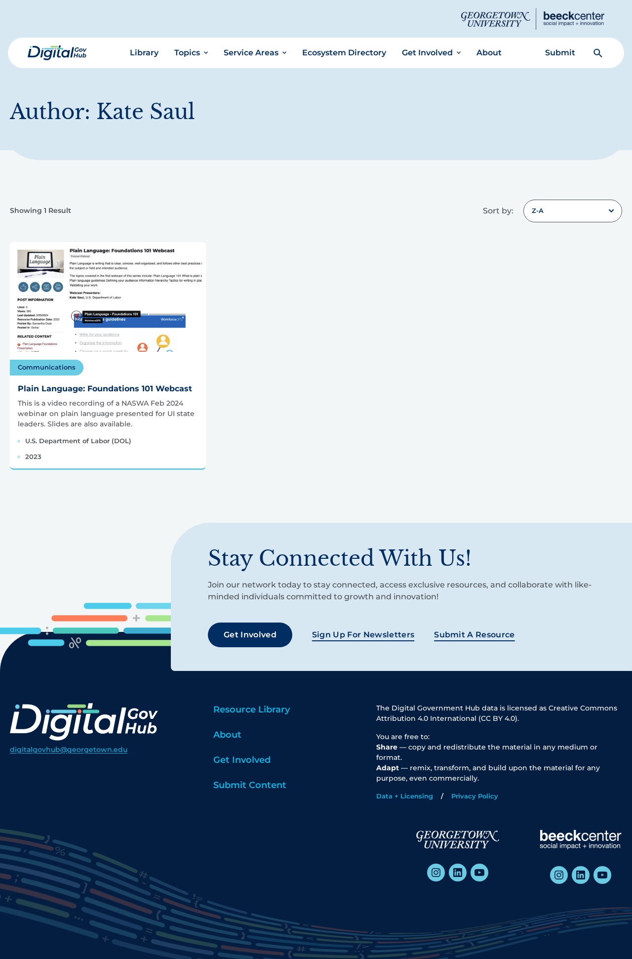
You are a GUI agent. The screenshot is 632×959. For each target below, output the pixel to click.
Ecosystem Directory (344, 52)
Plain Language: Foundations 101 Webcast (105, 388)
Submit (560, 52)
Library (144, 52)
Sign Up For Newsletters (363, 634)
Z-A (538, 210)
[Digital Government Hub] (57, 52)
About (489, 52)
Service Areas (251, 52)
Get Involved (427, 52)
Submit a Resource (474, 634)
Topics (187, 52)
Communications (47, 367)
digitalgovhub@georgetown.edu (68, 749)
